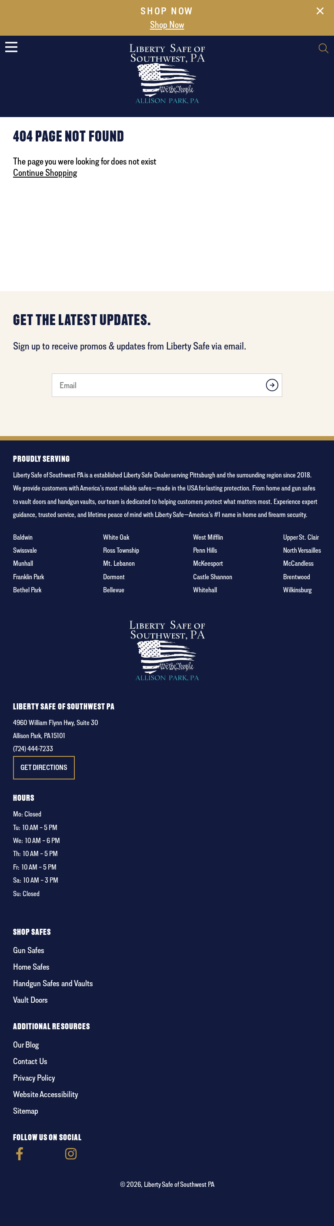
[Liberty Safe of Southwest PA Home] (167, 73)
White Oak (116, 537)
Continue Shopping (45, 172)
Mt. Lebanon (119, 563)
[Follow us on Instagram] (70, 1158)
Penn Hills (205, 550)
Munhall (23, 563)
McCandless (298, 563)
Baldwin (23, 537)
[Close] (320, 13)
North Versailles (302, 550)
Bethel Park (27, 590)
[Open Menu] (11, 47)
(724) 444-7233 (33, 749)
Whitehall (205, 590)
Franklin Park (28, 577)
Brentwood (296, 577)
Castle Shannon (212, 577)
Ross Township (121, 550)
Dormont (114, 577)
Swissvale (25, 550)
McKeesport (208, 563)
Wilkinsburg (297, 590)
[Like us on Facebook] (19, 1158)
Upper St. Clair (301, 537)
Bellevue (113, 590)
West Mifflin (208, 537)
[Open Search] (323, 49)
